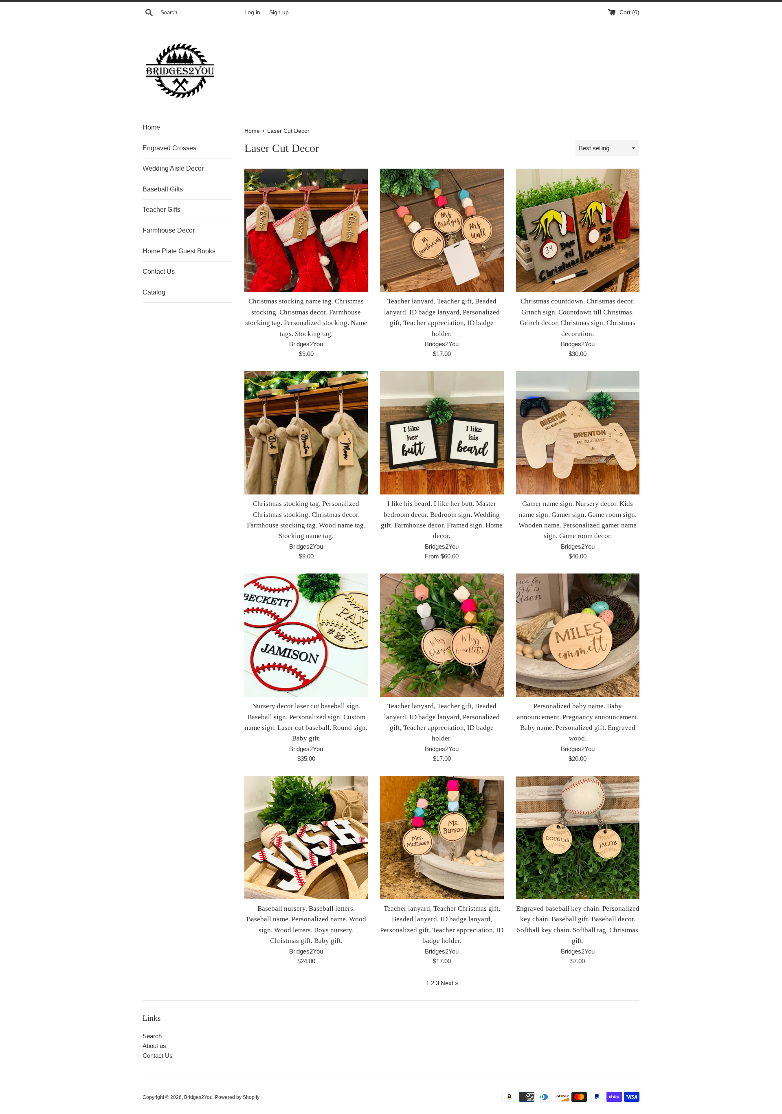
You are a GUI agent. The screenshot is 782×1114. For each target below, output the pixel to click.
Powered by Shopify (237, 1097)
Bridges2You (198, 1097)
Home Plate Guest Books (179, 251)
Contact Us (159, 271)
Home (151, 127)
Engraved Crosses (169, 148)
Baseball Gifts (163, 189)
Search (152, 1036)
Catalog (154, 292)
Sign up (279, 12)
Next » (449, 983)
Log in (252, 12)
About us (154, 1045)
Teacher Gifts (161, 209)
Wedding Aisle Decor (173, 168)
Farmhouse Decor (169, 230)
